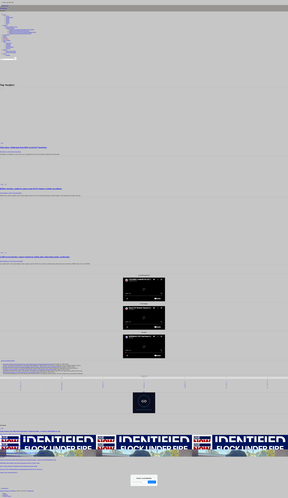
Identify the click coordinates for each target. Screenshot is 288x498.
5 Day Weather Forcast (11, 26)
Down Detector (10, 47)
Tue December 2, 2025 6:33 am (8, 193)
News (4, 14)
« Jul (143, 391)
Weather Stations (10, 28)
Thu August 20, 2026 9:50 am (7, 448)
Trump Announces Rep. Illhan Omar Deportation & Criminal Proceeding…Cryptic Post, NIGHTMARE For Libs (30, 431)
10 (61, 384)
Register (8, 55)
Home (4, 493)
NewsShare (18, 151)
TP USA (8, 48)
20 (185, 386)
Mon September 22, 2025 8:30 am (8, 261)
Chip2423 (8, 45)
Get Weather (152, 482)
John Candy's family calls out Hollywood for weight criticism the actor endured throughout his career (28, 364)
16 (20, 386)
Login (4, 53)
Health (7, 18)
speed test (5, 494)
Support (5, 49)
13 (185, 384)
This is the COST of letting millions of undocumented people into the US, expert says (22, 453)
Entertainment (9, 17)
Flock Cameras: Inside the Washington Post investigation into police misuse (20, 445)
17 (61, 386)
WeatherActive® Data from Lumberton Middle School (22, 32)
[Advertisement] (144, 71)
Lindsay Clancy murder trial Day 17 (9, 472)
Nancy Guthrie (6, 40)
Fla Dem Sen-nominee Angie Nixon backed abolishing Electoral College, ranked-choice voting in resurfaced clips (31, 366)
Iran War (5, 37)
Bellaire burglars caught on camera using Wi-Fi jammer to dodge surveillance (31, 189)
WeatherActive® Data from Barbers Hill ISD (20, 33)
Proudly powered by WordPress (8, 490)
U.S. (7, 24)
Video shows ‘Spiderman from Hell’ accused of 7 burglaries (23, 147)
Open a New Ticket (11, 51)
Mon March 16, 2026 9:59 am (7, 151)
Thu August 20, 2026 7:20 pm (7, 441)
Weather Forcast (7, 496)
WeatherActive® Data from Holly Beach (19, 31)
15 (267, 384)
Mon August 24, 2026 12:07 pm (8, 434)
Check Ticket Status (11, 52)
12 (144, 384)
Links (4, 41)
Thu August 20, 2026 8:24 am (7, 456)
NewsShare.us (3, 8)
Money (8, 20)
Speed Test (8, 43)
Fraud (4, 36)
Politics (8, 22)
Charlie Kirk (6, 35)
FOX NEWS (12, 360)
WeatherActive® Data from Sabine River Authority (21, 29)
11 (103, 384)
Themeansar (30, 490)
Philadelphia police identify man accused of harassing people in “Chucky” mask (21, 438)
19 (144, 386)
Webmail (8, 44)
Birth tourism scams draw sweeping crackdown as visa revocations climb (21, 372)
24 (61, 388)
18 (103, 386)
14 (226, 384)
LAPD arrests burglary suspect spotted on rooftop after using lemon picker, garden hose (35, 257)
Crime (7, 16)
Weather (5, 25)
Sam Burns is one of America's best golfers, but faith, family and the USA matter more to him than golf (28, 369)
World (7, 21)
